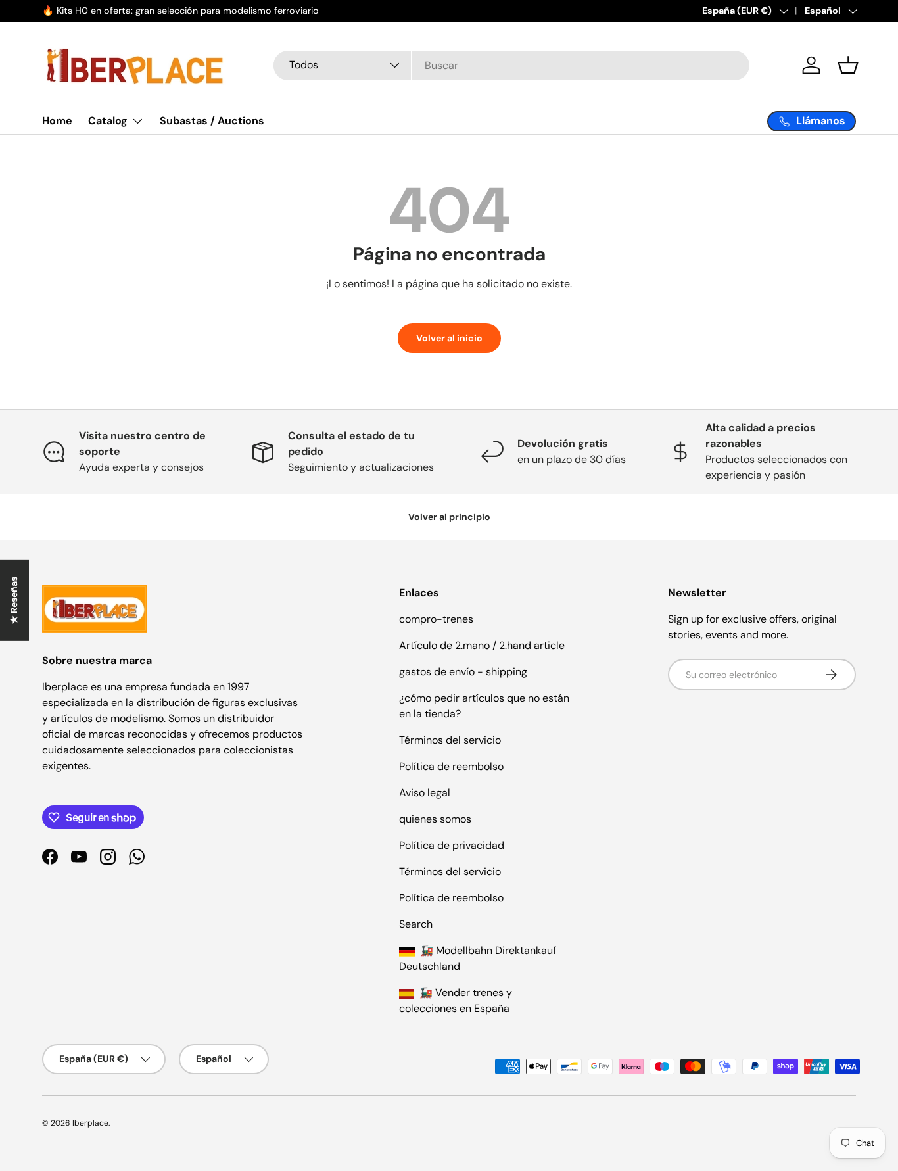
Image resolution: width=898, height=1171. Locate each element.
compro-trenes (436, 619)
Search (416, 924)
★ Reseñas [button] (14, 599)
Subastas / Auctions (212, 121)
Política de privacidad (451, 845)
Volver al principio (449, 517)
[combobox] (511, 65)
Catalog (108, 121)
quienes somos (435, 819)
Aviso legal (424, 793)
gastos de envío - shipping (463, 672)
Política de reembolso (451, 766)
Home (57, 121)
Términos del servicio (450, 740)
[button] (848, 65)
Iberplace (90, 1123)
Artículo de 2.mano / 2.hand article (482, 645)
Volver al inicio (449, 338)
